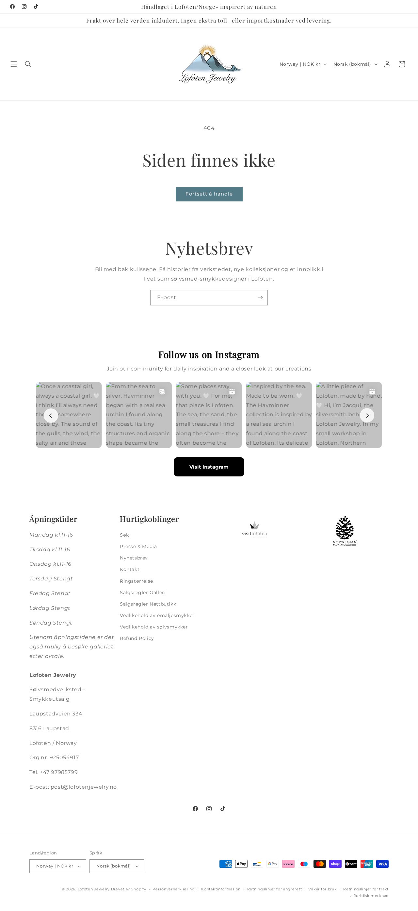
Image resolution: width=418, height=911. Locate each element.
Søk (124, 535)
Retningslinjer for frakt (366, 889)
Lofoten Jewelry (94, 889)
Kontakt (129, 569)
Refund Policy (137, 638)
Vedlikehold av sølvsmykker (154, 627)
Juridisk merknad (371, 895)
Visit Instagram (209, 467)
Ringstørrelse (136, 581)
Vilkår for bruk (322, 889)
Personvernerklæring (174, 889)
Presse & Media (138, 546)
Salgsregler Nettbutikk (148, 604)
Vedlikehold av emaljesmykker (157, 615)
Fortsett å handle (209, 194)
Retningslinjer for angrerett (274, 889)
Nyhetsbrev (134, 558)
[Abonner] (260, 297)
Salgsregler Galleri (143, 592)
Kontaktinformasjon (221, 889)
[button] (14, 64)
